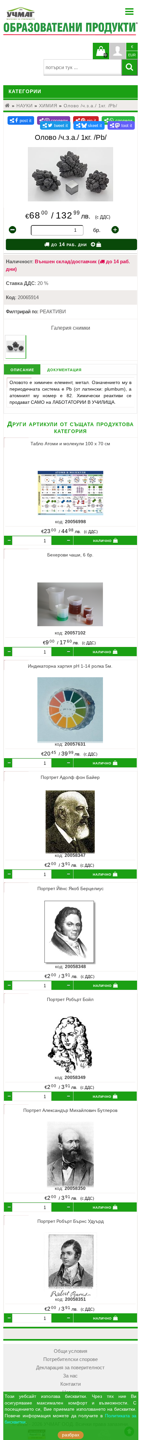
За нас (70, 1375)
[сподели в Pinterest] (86, 120)
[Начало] (7, 105)
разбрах (70, 1434)
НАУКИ (24, 105)
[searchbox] (82, 67)
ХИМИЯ (48, 105)
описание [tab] (22, 369)
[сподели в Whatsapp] (118, 120)
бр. (96, 230)
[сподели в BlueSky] (89, 125)
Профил (118, 51)
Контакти (70, 1384)
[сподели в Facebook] (21, 120)
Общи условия (70, 1351)
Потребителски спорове (70, 1359)
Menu (129, 11)
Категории (25, 91)
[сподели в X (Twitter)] (55, 125)
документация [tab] (64, 369)
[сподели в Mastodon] (121, 125)
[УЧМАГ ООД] (41, 13)
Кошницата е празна (101, 55)
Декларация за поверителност (70, 1367)
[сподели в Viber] (53, 120)
